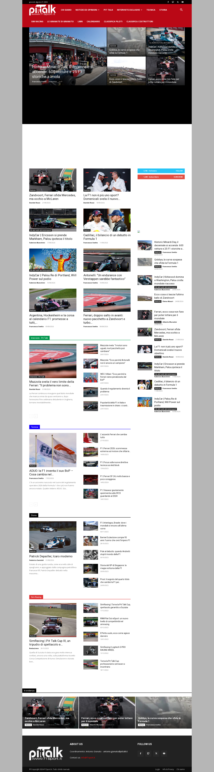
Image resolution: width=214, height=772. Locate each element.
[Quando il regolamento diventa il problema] (90, 392)
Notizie (36, 62)
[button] (181, 10)
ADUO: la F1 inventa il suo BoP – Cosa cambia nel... (51, 472)
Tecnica (150, 9)
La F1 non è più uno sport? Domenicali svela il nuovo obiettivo (168, 350)
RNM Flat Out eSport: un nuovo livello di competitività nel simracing (114, 621)
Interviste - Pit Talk (37, 377)
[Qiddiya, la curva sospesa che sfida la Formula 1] (126, 41)
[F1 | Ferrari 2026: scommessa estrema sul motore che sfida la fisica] (90, 452)
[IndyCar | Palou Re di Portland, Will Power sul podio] (52, 260)
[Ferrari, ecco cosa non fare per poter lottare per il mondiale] (165, 71)
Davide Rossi (34, 203)
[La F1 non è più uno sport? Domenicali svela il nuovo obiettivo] (107, 180)
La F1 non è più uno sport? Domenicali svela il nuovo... (101, 197)
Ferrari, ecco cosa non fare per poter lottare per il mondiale (169, 315)
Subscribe (178, 177)
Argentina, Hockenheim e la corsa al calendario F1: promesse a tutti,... (51, 319)
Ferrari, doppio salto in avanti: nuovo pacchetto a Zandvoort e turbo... (104, 319)
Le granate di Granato (60, 21)
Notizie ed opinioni (86, 9)
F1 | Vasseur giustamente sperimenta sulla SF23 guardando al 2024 (112, 493)
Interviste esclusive (128, 9)
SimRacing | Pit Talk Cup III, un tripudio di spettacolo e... (49, 642)
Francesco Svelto (39, 81)
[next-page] (36, 416)
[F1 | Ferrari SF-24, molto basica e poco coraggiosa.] (90, 480)
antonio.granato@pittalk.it (115, 751)
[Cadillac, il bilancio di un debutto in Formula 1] (107, 220)
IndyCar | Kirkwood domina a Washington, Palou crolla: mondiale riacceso (169, 280)
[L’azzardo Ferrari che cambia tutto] (90, 438)
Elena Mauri (168, 301)
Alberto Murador (170, 322)
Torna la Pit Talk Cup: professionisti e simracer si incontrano (112, 664)
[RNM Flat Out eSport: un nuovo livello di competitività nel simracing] (90, 622)
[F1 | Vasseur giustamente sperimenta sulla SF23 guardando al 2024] (90, 494)
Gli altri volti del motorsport (161, 43)
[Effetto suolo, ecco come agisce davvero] (90, 637)
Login (157, 769)
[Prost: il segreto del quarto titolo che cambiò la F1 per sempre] (90, 583)
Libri (80, 21)
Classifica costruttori (140, 21)
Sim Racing (37, 21)
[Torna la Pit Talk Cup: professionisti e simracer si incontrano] (90, 665)
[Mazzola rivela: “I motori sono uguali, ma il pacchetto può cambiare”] (90, 349)
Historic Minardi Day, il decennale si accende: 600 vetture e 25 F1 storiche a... (169, 245)
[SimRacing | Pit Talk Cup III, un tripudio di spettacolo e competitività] (52, 620)
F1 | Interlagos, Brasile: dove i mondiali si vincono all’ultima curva (113, 526)
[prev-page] (31, 416)
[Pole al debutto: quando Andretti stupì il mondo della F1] (90, 555)
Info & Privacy (168, 769)
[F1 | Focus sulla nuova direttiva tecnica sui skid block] (90, 464)
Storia (163, 9)
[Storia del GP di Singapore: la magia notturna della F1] (90, 569)
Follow (179, 171)
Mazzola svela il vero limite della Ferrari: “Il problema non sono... (51, 383)
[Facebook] (168, 2)
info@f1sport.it (88, 757)
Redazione (34, 648)
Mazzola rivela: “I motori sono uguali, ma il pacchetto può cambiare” (113, 348)
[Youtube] (182, 2)
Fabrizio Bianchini (37, 243)
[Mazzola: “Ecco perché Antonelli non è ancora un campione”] (90, 364)
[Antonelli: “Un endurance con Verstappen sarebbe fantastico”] (107, 260)
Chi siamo (66, 9)
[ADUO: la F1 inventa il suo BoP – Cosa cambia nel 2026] (52, 450)
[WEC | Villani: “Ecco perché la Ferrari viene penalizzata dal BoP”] (90, 378)
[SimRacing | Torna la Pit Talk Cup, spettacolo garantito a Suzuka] (90, 608)
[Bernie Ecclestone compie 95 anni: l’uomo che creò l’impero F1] (90, 541)
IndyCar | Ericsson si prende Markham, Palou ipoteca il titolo (50, 237)
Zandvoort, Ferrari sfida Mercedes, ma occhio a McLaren (52, 197)
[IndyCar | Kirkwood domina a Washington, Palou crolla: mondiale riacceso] (145, 280)
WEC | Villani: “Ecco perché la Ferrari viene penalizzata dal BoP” (113, 377)
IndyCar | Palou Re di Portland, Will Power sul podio (167, 402)
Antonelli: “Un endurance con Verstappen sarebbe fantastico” (104, 277)
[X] (178, 2)
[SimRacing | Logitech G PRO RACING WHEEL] (90, 651)
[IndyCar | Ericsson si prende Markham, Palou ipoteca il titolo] (52, 220)
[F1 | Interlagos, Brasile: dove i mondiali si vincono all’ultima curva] (90, 526)
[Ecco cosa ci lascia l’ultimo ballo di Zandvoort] (126, 71)
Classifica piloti (113, 21)
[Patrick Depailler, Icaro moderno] (52, 537)
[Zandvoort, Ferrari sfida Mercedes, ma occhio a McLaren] (52, 180)
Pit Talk (108, 9)
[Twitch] (173, 2)
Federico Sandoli (36, 560)
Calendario (93, 21)
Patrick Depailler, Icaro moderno (50, 556)
